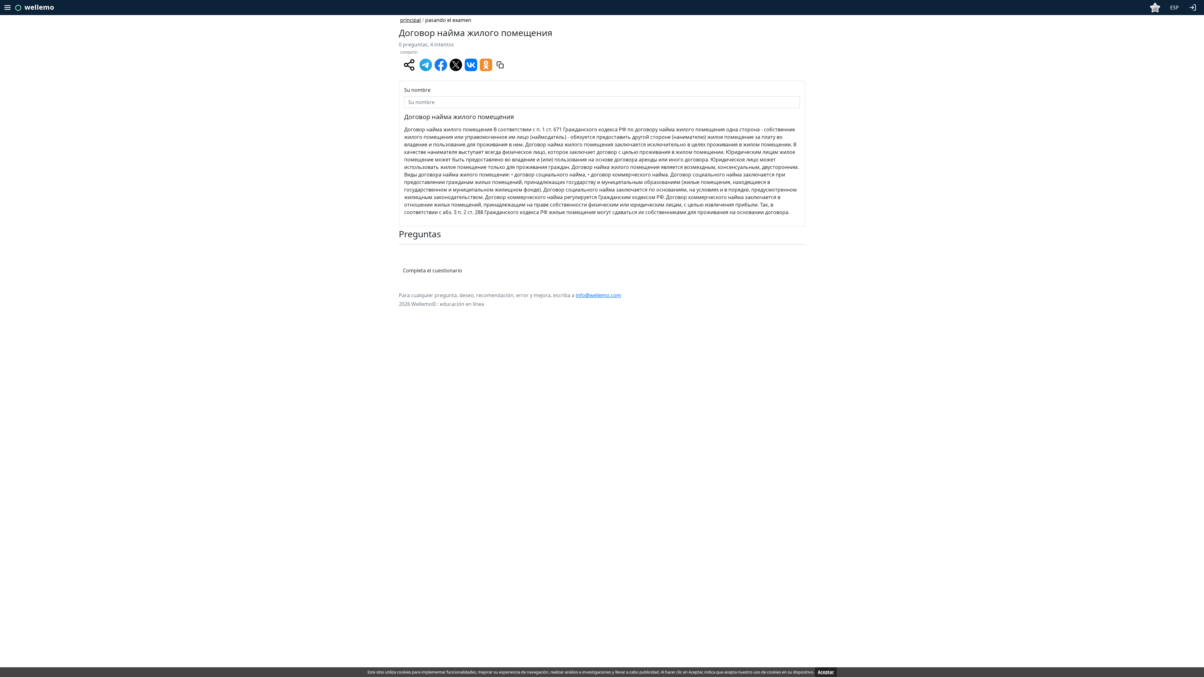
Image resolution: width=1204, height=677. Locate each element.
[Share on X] (456, 64)
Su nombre (417, 90)
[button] (1194, 7)
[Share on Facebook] (441, 64)
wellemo (39, 7)
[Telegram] (426, 64)
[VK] (471, 64)
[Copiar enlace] (500, 65)
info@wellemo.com (598, 295)
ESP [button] (1174, 7)
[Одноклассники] (486, 64)
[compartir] (409, 64)
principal (410, 20)
